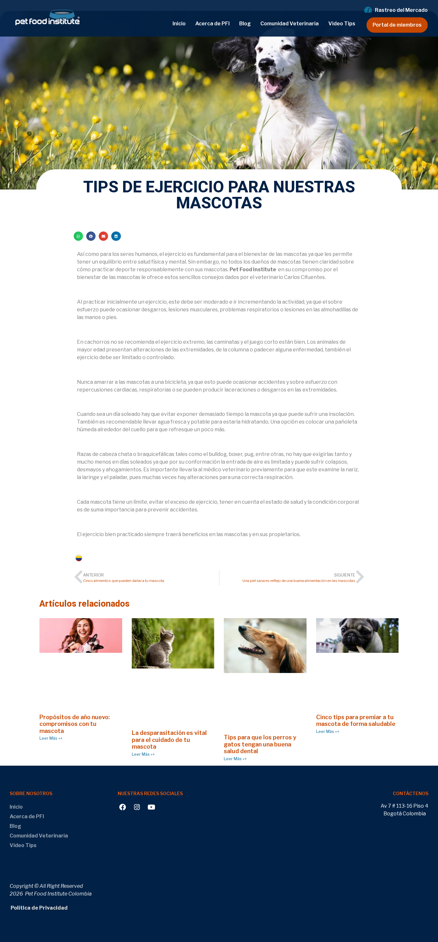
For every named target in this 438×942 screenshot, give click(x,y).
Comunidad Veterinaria (289, 24)
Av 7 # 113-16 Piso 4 (404, 806)
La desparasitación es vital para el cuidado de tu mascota (169, 739)
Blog (245, 24)
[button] (78, 236)
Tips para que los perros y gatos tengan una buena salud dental (260, 744)
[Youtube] (151, 807)
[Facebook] (122, 807)
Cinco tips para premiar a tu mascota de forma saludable (355, 721)
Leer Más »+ (51, 738)
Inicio (179, 24)
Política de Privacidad (39, 908)
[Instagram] (137, 807)
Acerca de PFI (212, 24)
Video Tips (341, 24)
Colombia (95, 558)
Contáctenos (410, 793)
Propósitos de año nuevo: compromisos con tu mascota (74, 724)
